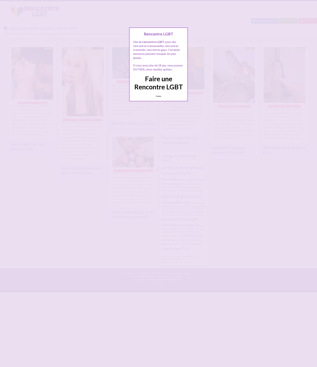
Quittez (158, 96)
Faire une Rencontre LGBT (158, 83)
